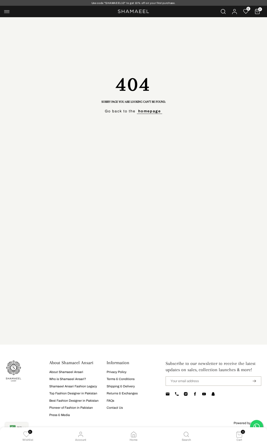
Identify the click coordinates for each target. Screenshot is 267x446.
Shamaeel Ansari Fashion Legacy (73, 386)
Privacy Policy (116, 372)
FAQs (110, 400)
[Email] (167, 394)
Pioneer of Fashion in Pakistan (71, 408)
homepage (149, 111)
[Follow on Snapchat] (213, 394)
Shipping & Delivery (121, 386)
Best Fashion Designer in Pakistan (74, 400)
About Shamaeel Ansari (66, 372)
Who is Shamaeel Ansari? (67, 379)
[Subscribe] (251, 381)
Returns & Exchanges (122, 393)
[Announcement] (133, 3)
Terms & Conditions (121, 379)
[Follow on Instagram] (186, 394)
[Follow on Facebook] (195, 394)
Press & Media (59, 415)
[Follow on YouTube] (204, 394)
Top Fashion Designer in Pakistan (73, 393)
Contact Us (115, 408)
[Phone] (177, 394)
